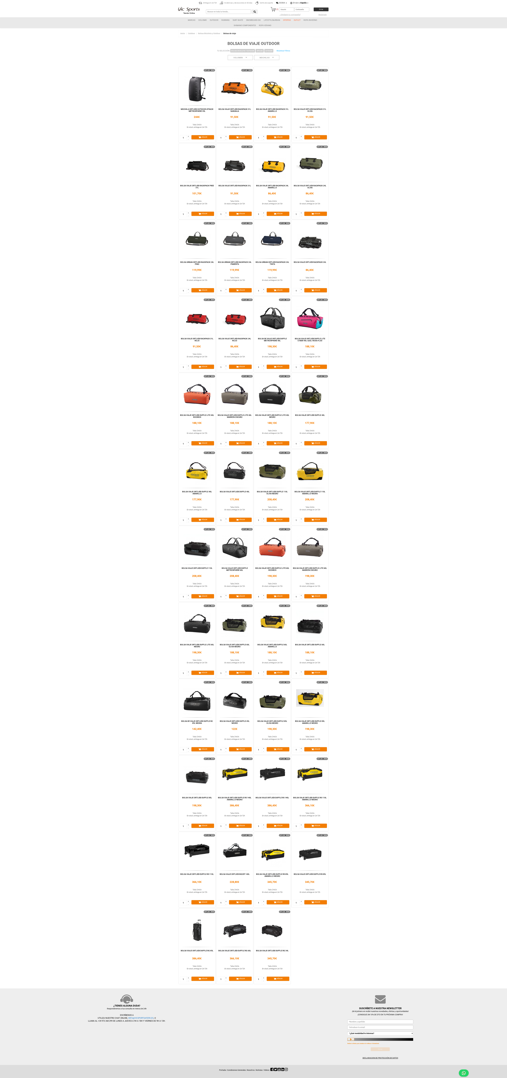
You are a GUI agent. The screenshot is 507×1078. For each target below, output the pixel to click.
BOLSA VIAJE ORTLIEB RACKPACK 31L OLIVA (310, 110)
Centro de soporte (266, 3)
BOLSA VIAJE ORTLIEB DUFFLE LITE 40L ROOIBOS (197, 416)
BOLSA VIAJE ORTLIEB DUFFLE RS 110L (197, 874)
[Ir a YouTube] (279, 1070)
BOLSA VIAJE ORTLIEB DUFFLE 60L (310, 645)
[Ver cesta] (273, 9)
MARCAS (191, 20)
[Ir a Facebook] (272, 1070)
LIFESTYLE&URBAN (272, 20)
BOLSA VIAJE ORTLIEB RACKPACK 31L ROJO (197, 340)
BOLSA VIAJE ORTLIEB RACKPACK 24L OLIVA (310, 187)
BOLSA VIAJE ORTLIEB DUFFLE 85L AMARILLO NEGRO (310, 722)
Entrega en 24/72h (210, 3)
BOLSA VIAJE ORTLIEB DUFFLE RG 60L (234, 951)
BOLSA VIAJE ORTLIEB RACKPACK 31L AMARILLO (272, 110)
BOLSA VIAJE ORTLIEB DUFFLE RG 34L (272, 951)
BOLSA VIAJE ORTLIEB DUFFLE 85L (197, 798)
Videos (266, 1070)
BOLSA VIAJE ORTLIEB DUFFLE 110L (197, 568)
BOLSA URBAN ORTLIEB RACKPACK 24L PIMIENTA (235, 263)
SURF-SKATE (238, 20)
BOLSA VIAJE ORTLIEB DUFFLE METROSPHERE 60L (235, 569)
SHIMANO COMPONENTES (245, 25)
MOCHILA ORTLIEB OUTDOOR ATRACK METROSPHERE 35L (197, 110)
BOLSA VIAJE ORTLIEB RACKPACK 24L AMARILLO (272, 187)
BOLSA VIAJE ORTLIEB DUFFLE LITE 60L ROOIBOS (272, 569)
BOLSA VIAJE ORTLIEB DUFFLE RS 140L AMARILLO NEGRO (234, 799)
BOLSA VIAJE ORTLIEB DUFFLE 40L (310, 415)
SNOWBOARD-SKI (253, 20)
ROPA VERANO (265, 25)
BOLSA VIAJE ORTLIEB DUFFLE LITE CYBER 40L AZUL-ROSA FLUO (310, 340)
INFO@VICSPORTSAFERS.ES (141, 1018)
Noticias (259, 1070)
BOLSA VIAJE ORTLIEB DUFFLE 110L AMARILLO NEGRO (310, 493)
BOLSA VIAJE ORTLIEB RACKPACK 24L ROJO (235, 340)
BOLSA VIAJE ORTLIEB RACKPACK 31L (235, 186)
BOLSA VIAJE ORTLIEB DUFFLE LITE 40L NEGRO (272, 416)
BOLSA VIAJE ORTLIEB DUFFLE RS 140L (272, 798)
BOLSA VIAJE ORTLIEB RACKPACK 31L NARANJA (235, 110)
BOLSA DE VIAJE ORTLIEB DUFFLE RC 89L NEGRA (197, 722)
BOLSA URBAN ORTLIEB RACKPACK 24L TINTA (272, 263)
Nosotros (251, 1070)
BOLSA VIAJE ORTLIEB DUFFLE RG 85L (197, 951)
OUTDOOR (214, 20)
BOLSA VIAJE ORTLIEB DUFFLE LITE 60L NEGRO (197, 646)
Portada (222, 1070)
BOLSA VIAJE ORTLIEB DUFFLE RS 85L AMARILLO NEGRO (272, 875)
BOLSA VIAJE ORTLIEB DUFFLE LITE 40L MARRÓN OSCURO (235, 416)
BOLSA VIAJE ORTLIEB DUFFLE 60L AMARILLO (272, 646)
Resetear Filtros (283, 51)
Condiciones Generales (236, 1070)
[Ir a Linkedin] (282, 1070)
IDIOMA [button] (282, 3)
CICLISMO (202, 20)
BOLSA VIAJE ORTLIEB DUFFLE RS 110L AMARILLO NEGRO (310, 799)
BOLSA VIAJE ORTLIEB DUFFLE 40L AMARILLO (197, 493)
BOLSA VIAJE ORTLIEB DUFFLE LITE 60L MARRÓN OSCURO (310, 569)
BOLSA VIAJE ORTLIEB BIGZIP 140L (235, 874)
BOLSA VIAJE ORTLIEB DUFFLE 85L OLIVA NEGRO (272, 722)
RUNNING (225, 20)
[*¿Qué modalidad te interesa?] (380, 1033)
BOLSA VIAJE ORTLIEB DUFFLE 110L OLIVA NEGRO (272, 493)
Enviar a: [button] (300, 3)
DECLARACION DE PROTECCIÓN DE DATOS (380, 1058)
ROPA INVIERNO (310, 20)
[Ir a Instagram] (286, 1070)
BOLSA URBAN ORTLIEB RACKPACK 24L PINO (197, 263)
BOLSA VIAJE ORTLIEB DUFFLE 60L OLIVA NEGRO (235, 646)
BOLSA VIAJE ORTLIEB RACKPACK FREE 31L (197, 187)
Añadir (204, 137)
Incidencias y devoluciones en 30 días (238, 3)
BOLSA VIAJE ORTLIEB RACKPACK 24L (310, 262)
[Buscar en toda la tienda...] (255, 11)
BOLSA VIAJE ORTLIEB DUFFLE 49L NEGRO (235, 722)
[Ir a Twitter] (275, 1070)
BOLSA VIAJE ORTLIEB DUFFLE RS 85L (310, 874)
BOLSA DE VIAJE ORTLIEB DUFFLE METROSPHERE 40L (272, 340)
